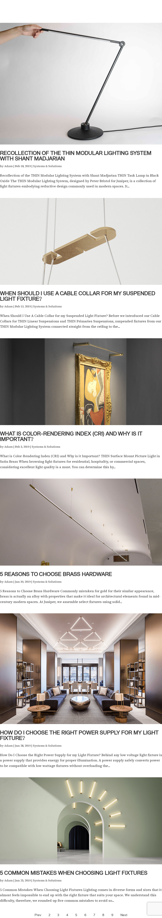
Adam (8, 166)
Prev (38, 915)
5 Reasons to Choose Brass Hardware (56, 574)
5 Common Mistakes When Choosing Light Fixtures (73, 873)
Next (123, 915)
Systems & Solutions (47, 166)
